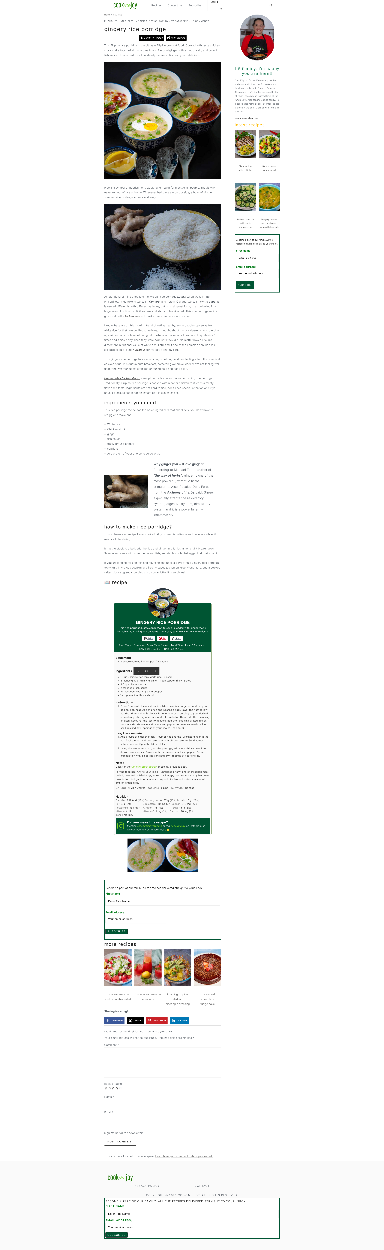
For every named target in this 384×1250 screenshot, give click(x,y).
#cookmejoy (178, 825)
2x (146, 671)
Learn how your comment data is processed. (184, 1156)
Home (107, 14)
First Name (112, 893)
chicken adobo (133, 316)
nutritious (139, 349)
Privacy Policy (147, 1185)
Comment (111, 1044)
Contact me (175, 5)
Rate (178, 638)
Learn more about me (246, 118)
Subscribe (194, 5)
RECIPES (117, 14)
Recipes (156, 5)
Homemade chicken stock (122, 378)
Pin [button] (164, 638)
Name (109, 1096)
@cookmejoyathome (149, 825)
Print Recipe (177, 37)
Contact (202, 1185)
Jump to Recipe (153, 37)
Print (150, 638)
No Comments (200, 21)
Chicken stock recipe (144, 766)
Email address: (115, 912)
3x (155, 671)
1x (137, 671)
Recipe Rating (113, 1083)
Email (108, 1112)
